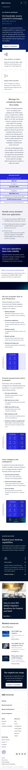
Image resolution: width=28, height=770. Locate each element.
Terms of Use (5, 760)
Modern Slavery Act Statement (8, 764)
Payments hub (6, 7)
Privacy (3, 758)
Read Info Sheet (15, 639)
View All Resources (7, 627)
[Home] (6, 3)
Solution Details (8, 574)
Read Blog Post (14, 651)
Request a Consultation (10, 46)
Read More (7, 616)
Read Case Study (15, 663)
